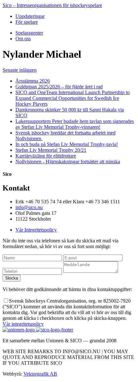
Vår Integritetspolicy (36, 229)
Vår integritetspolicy (23, 324)
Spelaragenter (29, 33)
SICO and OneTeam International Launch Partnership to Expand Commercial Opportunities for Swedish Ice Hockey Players (72, 98)
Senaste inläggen (20, 70)
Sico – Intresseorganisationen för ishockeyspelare (52, 5)
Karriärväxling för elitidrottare (45, 155)
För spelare (26, 22)
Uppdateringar (30, 16)
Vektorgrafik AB (40, 374)
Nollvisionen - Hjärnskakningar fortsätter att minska (67, 161)
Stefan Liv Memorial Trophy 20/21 (50, 150)
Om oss (23, 38)
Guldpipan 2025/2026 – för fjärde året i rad (59, 86)
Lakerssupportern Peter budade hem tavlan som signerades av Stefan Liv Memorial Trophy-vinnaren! (74, 124)
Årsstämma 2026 (32, 81)
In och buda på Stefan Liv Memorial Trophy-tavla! (66, 144)
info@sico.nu (29, 207)
